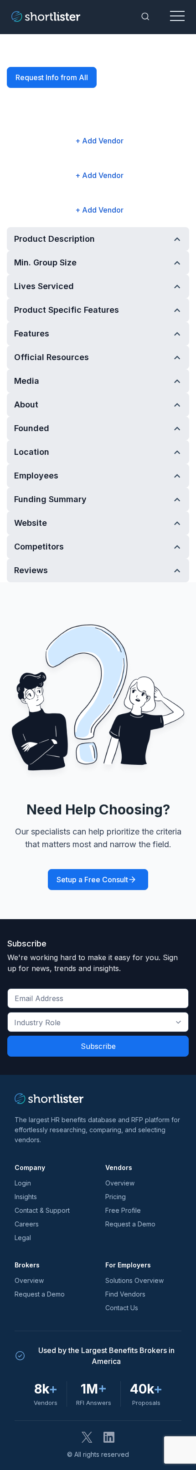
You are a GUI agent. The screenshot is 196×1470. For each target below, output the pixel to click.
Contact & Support (42, 1210)
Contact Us (121, 1308)
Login (23, 1183)
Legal (23, 1237)
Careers (27, 1224)
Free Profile (123, 1210)
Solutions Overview (134, 1280)
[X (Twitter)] (87, 1437)
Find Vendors (125, 1294)
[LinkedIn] (108, 1437)
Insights (26, 1196)
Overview (119, 1183)
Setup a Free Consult (92, 879)
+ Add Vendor (99, 140)
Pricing (115, 1196)
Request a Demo (130, 1224)
